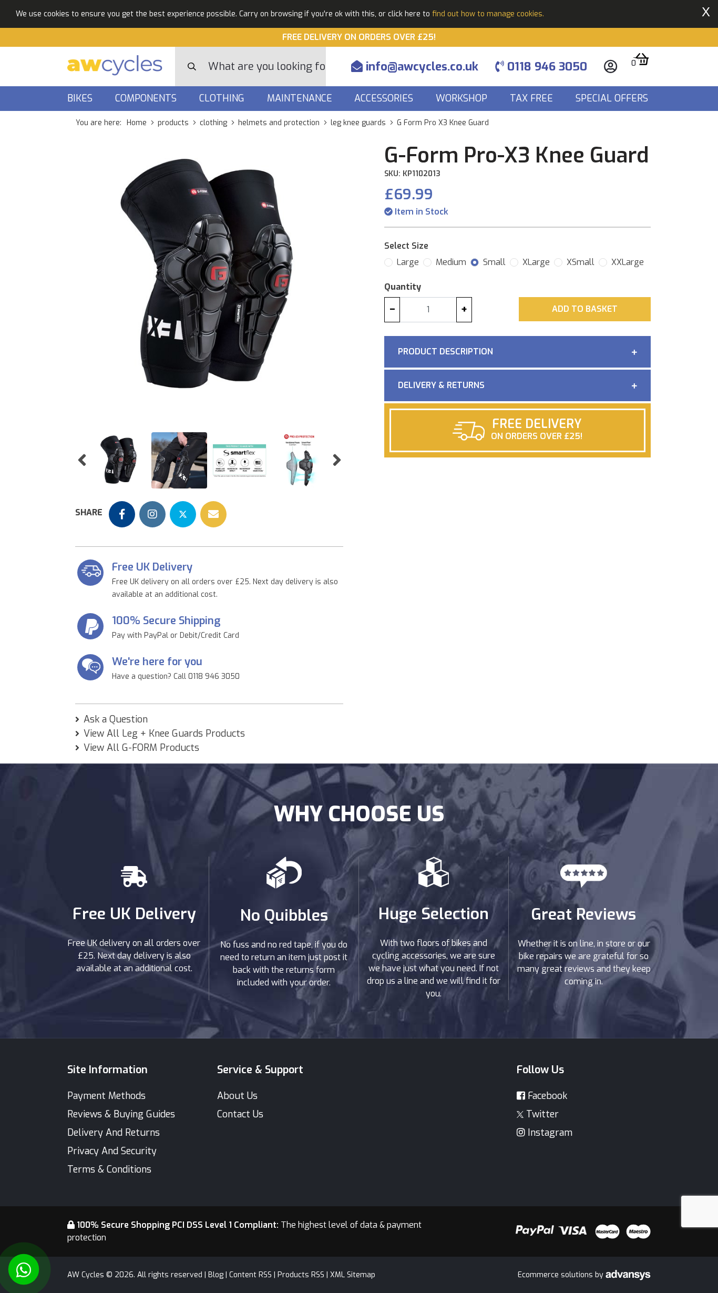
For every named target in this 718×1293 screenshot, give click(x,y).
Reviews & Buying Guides (121, 1114)
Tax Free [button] (533, 98)
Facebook (546, 1096)
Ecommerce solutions (556, 1275)
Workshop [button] (463, 98)
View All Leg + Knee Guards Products (164, 733)
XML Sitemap (352, 1275)
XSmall (580, 262)
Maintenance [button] (301, 98)
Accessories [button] (385, 98)
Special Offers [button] (613, 98)
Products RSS (301, 1275)
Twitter (541, 1114)
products (173, 123)
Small (494, 262)
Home (137, 123)
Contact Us (240, 1114)
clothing (213, 123)
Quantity (402, 286)
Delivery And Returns (113, 1132)
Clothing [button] (223, 98)
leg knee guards (358, 123)
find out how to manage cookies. (488, 14)
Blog (215, 1275)
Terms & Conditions (109, 1169)
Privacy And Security (112, 1151)
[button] (81, 460)
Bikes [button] (81, 98)
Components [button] (147, 98)
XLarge (536, 262)
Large (408, 262)
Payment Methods (106, 1096)
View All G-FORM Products (141, 747)
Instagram (548, 1132)
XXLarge (627, 262)
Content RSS (250, 1275)
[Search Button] (192, 67)
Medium (451, 262)
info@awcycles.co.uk (420, 66)
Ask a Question (116, 719)
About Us (237, 1096)
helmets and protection (279, 123)
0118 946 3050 (545, 66)
